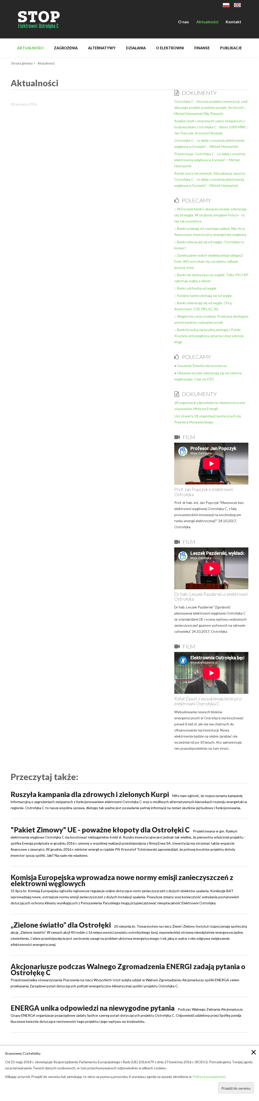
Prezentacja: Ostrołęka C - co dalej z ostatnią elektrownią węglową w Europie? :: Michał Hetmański (209, 160)
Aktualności (207, 21)
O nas (183, 21)
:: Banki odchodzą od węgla (195, 288)
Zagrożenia (66, 48)
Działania (136, 48)
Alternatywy (102, 48)
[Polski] (226, 5)
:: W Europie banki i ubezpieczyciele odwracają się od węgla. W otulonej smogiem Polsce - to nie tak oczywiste (210, 215)
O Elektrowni (170, 48)
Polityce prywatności (208, 1076)
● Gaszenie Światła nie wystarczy (200, 365)
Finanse (202, 48)
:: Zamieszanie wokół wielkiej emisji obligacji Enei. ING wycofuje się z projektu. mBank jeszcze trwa (208, 261)
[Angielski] (237, 5)
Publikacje (231, 48)
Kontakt (233, 21)
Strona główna (22, 63)
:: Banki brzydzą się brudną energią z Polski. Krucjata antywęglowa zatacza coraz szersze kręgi (209, 336)
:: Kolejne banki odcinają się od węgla (203, 295)
